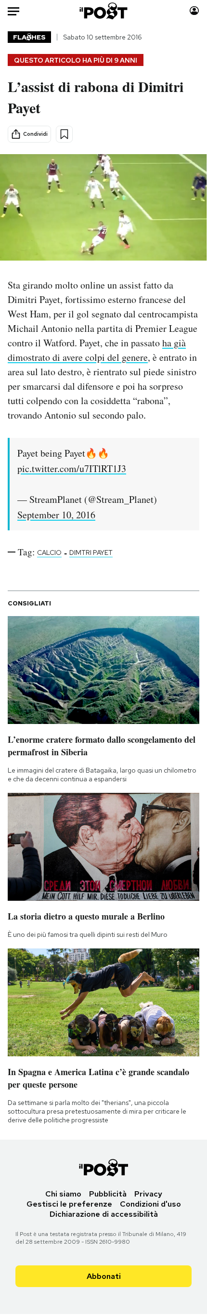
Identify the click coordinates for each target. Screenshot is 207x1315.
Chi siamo (63, 1194)
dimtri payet (91, 552)
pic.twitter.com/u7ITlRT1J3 (71, 468)
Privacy (148, 1194)
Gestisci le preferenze (69, 1204)
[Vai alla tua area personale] (194, 11)
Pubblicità (108, 1194)
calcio (49, 552)
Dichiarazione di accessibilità (104, 1214)
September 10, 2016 (56, 514)
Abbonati (104, 1276)
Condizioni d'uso (150, 1204)
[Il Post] (104, 10)
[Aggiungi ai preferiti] (64, 134)
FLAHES (29, 37)
